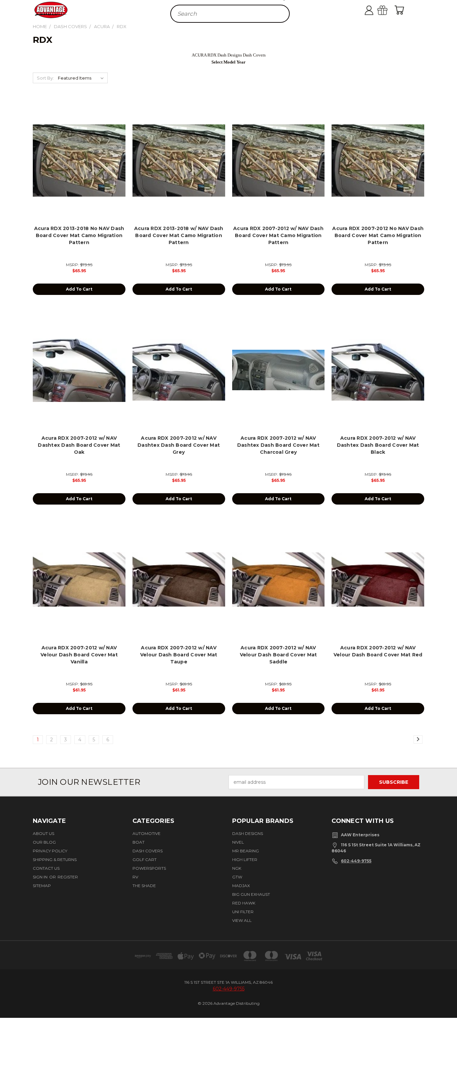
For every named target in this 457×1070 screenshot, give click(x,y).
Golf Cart (144, 859)
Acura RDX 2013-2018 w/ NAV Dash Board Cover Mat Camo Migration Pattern (178, 235)
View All (242, 920)
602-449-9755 (356, 860)
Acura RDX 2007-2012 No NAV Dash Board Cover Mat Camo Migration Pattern (378, 235)
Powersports (149, 868)
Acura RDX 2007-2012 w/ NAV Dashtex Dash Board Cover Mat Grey (179, 445)
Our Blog (44, 842)
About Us (43, 833)
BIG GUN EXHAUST (251, 894)
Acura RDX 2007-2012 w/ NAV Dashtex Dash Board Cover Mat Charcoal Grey (278, 445)
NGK (236, 868)
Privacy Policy (50, 850)
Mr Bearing (245, 850)
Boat (138, 842)
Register (68, 876)
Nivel (238, 842)
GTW (237, 876)
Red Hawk (243, 902)
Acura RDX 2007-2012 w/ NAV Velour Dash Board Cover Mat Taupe (178, 655)
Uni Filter (243, 911)
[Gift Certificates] (389, 10)
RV (135, 876)
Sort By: (45, 78)
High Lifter (244, 859)
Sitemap (42, 885)
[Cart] (400, 10)
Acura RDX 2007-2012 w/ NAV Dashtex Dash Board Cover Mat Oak (79, 445)
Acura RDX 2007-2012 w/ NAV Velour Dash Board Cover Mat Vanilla (79, 655)
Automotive (146, 833)
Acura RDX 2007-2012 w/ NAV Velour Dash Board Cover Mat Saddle (278, 655)
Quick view (79, 152)
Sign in (41, 876)
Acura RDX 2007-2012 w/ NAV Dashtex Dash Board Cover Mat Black (378, 445)
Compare (77, 166)
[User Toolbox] (375, 10)
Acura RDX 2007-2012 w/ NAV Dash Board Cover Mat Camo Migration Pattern (278, 235)
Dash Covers (147, 850)
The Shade (144, 885)
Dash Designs (247, 833)
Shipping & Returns (55, 859)
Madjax (241, 885)
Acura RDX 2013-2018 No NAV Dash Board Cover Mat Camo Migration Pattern (79, 235)
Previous (448, 1044)
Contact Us (46, 868)
